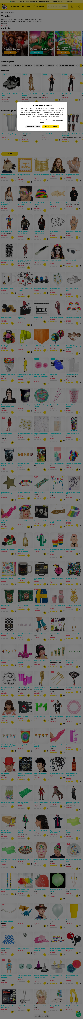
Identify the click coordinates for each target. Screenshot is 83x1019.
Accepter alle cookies (51, 126)
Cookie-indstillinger (33, 126)
